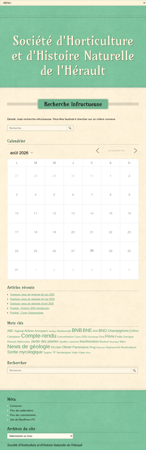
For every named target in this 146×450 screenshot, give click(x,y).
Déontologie (93, 337)
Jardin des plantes (45, 341)
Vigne (82, 352)
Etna (101, 337)
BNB (77, 330)
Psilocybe (100, 347)
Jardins (63, 341)
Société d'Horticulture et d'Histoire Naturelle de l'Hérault (73, 56)
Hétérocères (23, 341)
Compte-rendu (38, 335)
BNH (95, 331)
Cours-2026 (80, 337)
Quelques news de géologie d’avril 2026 (32, 303)
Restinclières (128, 347)
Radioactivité (113, 347)
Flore (109, 336)
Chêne (134, 330)
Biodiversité (64, 330)
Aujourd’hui (116, 150)
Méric (123, 341)
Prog (92, 347)
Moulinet (104, 341)
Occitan (56, 347)
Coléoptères (13, 337)
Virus (88, 352)
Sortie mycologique (24, 352)
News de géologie (28, 346)
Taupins (47, 352)
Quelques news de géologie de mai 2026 (32, 299)
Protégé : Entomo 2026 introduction (29, 308)
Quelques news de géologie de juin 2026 (32, 294)
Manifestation (89, 341)
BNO (103, 330)
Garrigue (128, 336)
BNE (87, 330)
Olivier (67, 347)
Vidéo (75, 352)
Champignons (118, 331)
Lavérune (74, 341)
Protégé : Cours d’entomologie (26, 312)
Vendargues (63, 352)
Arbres (29, 331)
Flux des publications (21, 410)
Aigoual (19, 330)
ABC (10, 331)
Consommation (65, 337)
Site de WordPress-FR (22, 419)
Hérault (11, 341)
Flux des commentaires (23, 415)
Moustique (114, 342)
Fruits (118, 336)
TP (54, 352)
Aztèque (52, 331)
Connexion (16, 406)
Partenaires (80, 347)
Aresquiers (41, 330)
